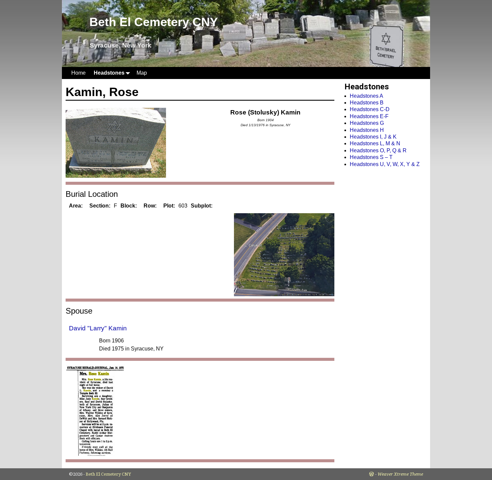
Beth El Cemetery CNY (153, 22)
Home (78, 73)
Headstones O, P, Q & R (378, 150)
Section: (99, 206)
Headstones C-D (370, 109)
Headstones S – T (371, 157)
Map (142, 73)
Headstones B (367, 102)
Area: (76, 206)
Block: (128, 206)
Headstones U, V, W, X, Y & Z (385, 164)
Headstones (109, 73)
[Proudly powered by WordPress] (371, 474)
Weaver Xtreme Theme (400, 474)
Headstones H (367, 130)
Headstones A (366, 96)
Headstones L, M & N (375, 143)
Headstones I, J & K (373, 137)
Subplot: (202, 206)
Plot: (169, 206)
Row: (150, 206)
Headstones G (367, 123)
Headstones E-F (369, 116)
